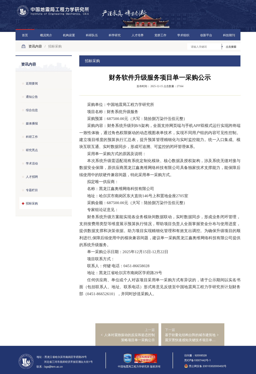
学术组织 (183, 35)
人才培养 (138, 35)
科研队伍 (92, 35)
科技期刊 (229, 35)
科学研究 (115, 35)
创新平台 (206, 35)
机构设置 (69, 35)
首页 (25, 35)
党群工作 (160, 35)
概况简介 (46, 35)
